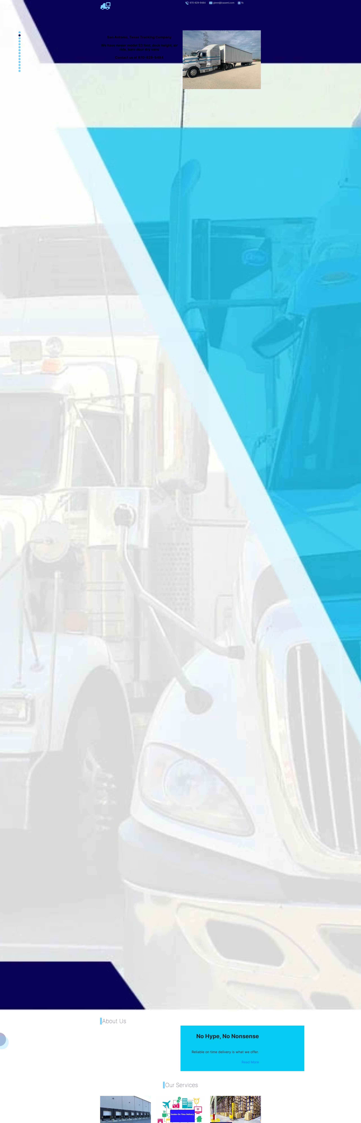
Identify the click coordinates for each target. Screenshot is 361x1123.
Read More (250, 1062)
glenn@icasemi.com (223, 2)
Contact (250, 10)
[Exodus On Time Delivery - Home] (105, 5)
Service (215, 10)
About (199, 10)
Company (232, 10)
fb (242, 2)
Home (186, 10)
